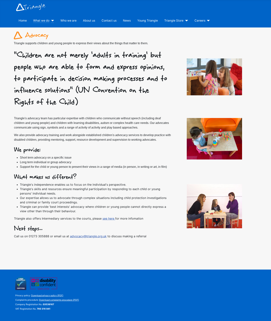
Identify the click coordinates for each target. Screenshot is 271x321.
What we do (41, 20)
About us (89, 20)
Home (23, 20)
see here (109, 218)
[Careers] (207, 20)
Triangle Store (173, 20)
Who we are (68, 20)
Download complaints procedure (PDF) (59, 300)
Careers (199, 20)
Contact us (109, 20)
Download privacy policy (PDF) (47, 295)
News (127, 20)
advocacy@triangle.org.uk (88, 236)
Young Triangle (147, 20)
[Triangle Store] (185, 20)
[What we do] (51, 20)
